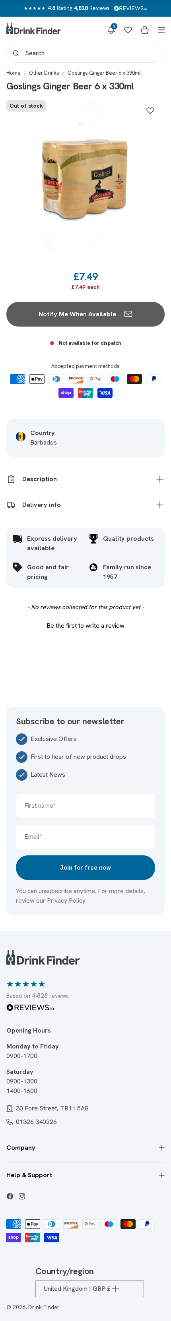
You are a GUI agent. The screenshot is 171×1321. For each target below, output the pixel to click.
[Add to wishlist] (150, 110)
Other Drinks (44, 73)
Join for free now (85, 867)
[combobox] (85, 53)
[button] (111, 30)
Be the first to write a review (85, 625)
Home (13, 73)
